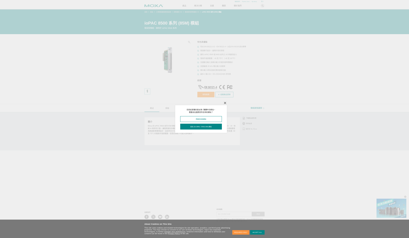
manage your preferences (174, 232)
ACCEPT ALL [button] (257, 232)
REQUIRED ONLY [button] (240, 232)
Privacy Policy (174, 233)
